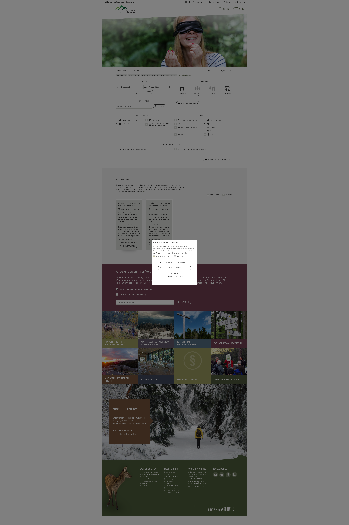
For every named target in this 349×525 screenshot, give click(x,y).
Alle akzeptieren (175, 268)
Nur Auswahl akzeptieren (175, 262)
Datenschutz (179, 276)
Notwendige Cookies (162, 256)
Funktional (180, 256)
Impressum (169, 276)
